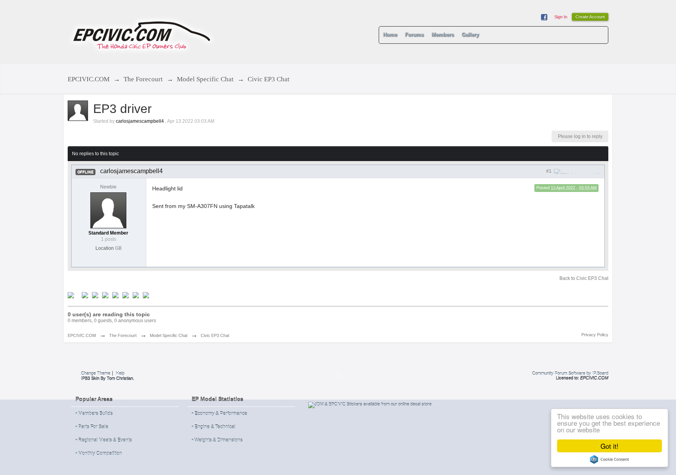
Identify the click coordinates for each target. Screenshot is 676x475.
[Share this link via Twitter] (71, 295)
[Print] (136, 295)
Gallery (470, 35)
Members (442, 35)
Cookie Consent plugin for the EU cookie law (609, 459)
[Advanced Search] (599, 35)
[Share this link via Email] (125, 295)
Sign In (560, 16)
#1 (549, 171)
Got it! (609, 446)
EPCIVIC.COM (82, 335)
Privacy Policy (594, 334)
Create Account (590, 16)
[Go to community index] (142, 31)
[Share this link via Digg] (85, 295)
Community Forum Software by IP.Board (570, 373)
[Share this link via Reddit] (105, 295)
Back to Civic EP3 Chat (583, 278)
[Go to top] (338, 375)
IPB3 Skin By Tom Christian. (107, 378)
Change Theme (95, 373)
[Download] (146, 295)
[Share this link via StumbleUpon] (115, 295)
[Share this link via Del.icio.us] (95, 295)
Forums (414, 35)
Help (120, 373)
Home (390, 35)
